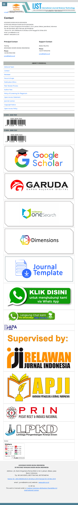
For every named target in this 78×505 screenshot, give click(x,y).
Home (6, 12)
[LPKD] (31, 430)
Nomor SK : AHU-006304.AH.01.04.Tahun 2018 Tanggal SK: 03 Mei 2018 (32, 479)
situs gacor (9, 494)
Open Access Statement (12, 97)
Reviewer (7, 74)
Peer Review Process (11, 86)
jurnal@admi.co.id (9, 56)
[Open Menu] (4, 4)
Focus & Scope (9, 78)
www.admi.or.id (44, 482)
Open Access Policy (10, 108)
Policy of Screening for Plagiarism (15, 93)
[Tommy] (39, 296)
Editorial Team (9, 67)
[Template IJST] (39, 269)
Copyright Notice (10, 105)
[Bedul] (31, 317)
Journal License (9, 101)
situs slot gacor (10, 497)
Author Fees (8, 90)
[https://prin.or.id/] (31, 412)
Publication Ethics (10, 82)
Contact (6, 71)
